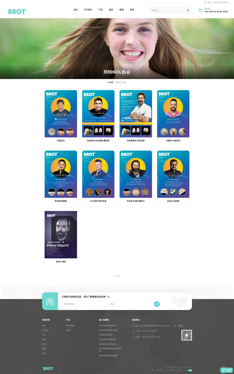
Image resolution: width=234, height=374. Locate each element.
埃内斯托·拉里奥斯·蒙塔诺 (98, 140)
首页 (75, 9)
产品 (101, 9)
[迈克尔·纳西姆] (173, 175)
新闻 (122, 9)
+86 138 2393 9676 (220, 2)
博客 (43, 349)
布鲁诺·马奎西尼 (173, 140)
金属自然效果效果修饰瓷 (108, 355)
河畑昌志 (61, 140)
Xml (166, 370)
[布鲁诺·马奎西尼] (173, 114)
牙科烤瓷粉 (70, 325)
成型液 (68, 330)
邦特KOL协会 (121, 82)
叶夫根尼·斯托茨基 (98, 201)
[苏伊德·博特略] (61, 175)
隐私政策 (173, 370)
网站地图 (160, 370)
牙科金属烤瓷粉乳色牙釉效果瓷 (110, 349)
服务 (111, 9)
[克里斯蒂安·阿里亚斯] (136, 114)
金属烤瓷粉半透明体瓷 (107, 344)
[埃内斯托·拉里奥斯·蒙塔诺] (98, 114)
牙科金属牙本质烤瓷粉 (107, 339)
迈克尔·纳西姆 (173, 201)
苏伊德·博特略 (61, 201)
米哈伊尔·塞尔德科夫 (136, 201)
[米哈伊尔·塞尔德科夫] (136, 175)
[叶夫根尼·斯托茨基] (98, 175)
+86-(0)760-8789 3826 (216, 12)
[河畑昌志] (61, 114)
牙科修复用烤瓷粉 (106, 335)
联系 (132, 9)
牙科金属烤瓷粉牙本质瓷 (108, 330)
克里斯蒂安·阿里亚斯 (136, 140)
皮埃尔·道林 (61, 261)
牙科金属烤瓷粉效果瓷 (107, 325)
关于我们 (88, 9)
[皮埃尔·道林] (61, 235)
